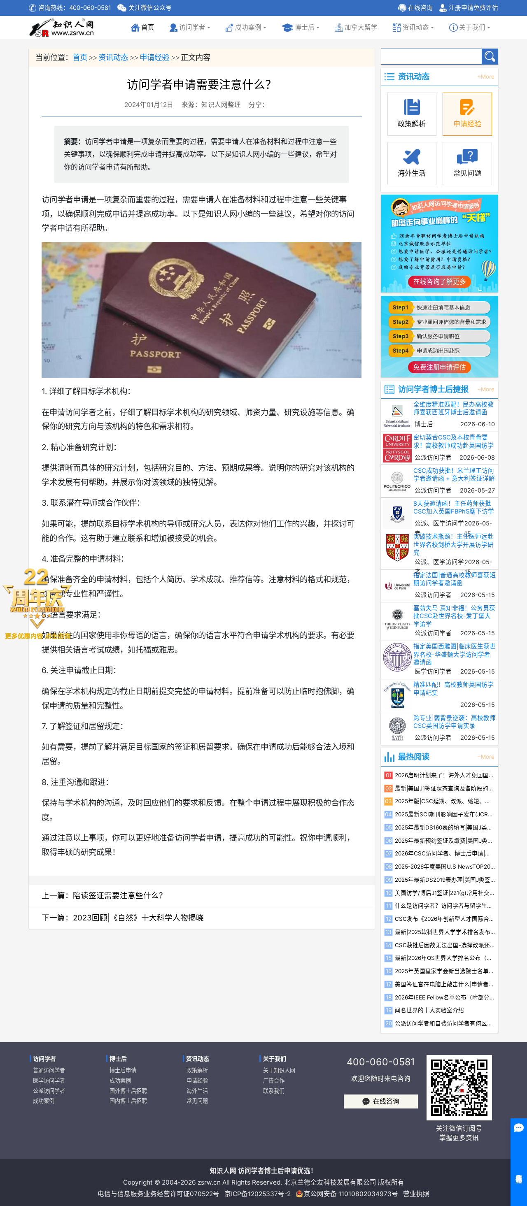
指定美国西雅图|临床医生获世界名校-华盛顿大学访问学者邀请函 (454, 654)
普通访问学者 (49, 1070)
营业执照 (416, 1194)
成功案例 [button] (248, 27)
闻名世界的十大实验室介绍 (429, 1010)
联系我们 (273, 1090)
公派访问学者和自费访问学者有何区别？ (445, 1023)
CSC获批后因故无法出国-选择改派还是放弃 (445, 945)
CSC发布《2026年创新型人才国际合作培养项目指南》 (445, 919)
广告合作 (273, 1080)
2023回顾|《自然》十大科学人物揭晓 (138, 917)
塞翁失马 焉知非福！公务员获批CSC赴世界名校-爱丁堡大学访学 (454, 616)
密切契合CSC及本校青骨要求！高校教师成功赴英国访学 (453, 441)
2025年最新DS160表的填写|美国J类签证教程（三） (445, 827)
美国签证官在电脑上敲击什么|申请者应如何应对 (445, 984)
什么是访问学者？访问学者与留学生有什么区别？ (445, 905)
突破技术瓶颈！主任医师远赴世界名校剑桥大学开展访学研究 (453, 544)
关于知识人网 (279, 1070)
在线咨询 (420, 8)
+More (485, 77)
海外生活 (197, 1090)
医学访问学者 (49, 1080)
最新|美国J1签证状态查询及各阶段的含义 (445, 788)
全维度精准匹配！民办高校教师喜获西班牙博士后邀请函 (453, 408)
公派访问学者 (49, 1090)
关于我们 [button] (472, 27)
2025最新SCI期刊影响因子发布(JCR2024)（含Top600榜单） (445, 814)
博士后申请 (123, 1070)
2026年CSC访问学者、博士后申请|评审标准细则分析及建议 (445, 853)
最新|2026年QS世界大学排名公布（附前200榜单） (445, 958)
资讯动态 (113, 57)
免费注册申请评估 (439, 367)
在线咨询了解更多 (439, 282)
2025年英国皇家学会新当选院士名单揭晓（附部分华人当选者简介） (445, 971)
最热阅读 (413, 757)
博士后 (305, 27)
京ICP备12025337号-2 (257, 1194)
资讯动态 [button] (416, 27)
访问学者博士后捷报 (433, 389)
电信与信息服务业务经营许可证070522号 (158, 1194)
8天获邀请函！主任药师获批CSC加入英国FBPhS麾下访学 (453, 507)
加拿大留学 (361, 27)
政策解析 (197, 1070)
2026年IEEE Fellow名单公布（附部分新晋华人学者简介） (445, 997)
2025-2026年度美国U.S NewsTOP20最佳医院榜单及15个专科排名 (445, 866)
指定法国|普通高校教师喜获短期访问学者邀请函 (454, 579)
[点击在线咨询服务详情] (37, 602)
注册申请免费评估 (473, 8)
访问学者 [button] (192, 27)
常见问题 (197, 1100)
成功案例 (43, 1100)
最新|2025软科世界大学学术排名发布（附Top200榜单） (445, 932)
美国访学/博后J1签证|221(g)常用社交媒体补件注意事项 (445, 893)
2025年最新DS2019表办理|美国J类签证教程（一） (445, 879)
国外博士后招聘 (128, 1090)
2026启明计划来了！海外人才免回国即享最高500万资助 (445, 775)
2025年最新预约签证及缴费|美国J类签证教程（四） (445, 840)
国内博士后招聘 (128, 1100)
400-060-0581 (381, 1062)
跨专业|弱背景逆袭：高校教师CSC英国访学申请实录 (454, 722)
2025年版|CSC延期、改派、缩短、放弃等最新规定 (445, 801)
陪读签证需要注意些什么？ (120, 895)
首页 (144, 29)
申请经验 (154, 57)
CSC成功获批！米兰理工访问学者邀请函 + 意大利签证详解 (454, 474)
